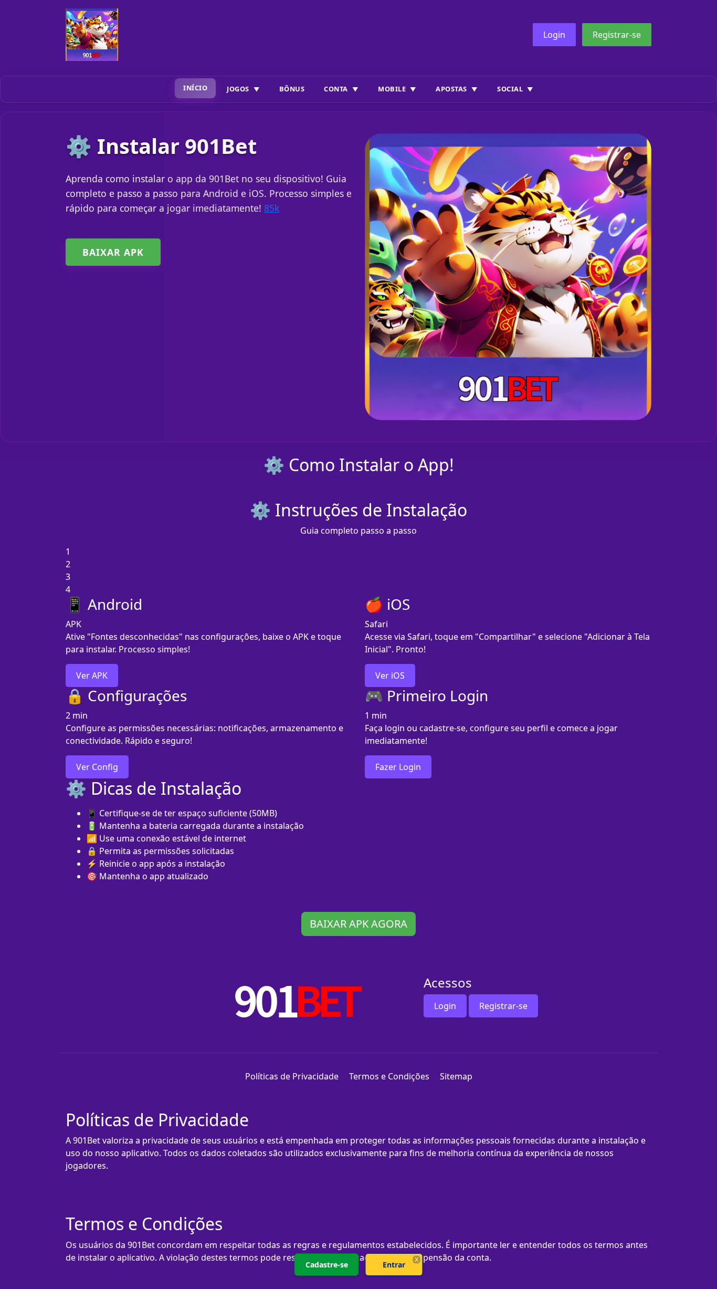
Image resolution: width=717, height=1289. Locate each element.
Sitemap (456, 1076)
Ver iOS (390, 675)
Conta (336, 88)
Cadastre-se (326, 1265)
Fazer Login (398, 767)
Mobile (392, 88)
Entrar (394, 1265)
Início (195, 87)
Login (554, 34)
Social (510, 88)
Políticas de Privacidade (292, 1076)
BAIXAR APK (113, 252)
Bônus (292, 88)
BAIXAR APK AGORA (358, 924)
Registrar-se (617, 34)
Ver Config (97, 767)
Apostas (451, 88)
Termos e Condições (389, 1076)
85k (271, 208)
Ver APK (92, 675)
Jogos (238, 88)
